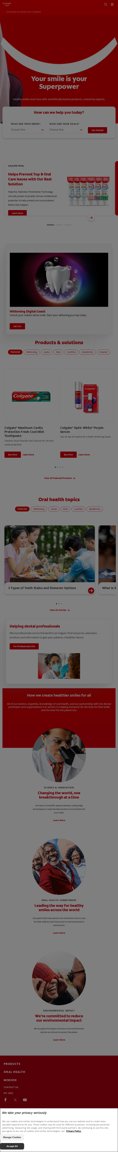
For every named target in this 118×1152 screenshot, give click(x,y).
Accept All (12, 1146)
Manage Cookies (12, 1137)
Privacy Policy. (73, 1131)
